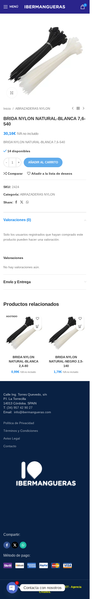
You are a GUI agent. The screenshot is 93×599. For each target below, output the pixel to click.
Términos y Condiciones (20, 430)
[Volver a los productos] (78, 108)
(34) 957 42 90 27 (20, 407)
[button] (80, 327)
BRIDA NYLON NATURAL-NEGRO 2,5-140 (66, 361)
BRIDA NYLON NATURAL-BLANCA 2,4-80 (23, 361)
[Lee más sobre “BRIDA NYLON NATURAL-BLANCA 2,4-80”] (38, 327)
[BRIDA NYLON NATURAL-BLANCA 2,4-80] (23, 332)
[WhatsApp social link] (27, 202)
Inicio (7, 108)
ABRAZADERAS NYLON (32, 108)
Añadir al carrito (43, 162)
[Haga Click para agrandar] (12, 93)
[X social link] (22, 202)
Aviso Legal (11, 438)
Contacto (9, 446)
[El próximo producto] (83, 108)
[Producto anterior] (72, 108)
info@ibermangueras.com (32, 412)
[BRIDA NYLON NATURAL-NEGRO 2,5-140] (66, 332)
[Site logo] (45, 6)
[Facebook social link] (16, 202)
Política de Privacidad (18, 423)
